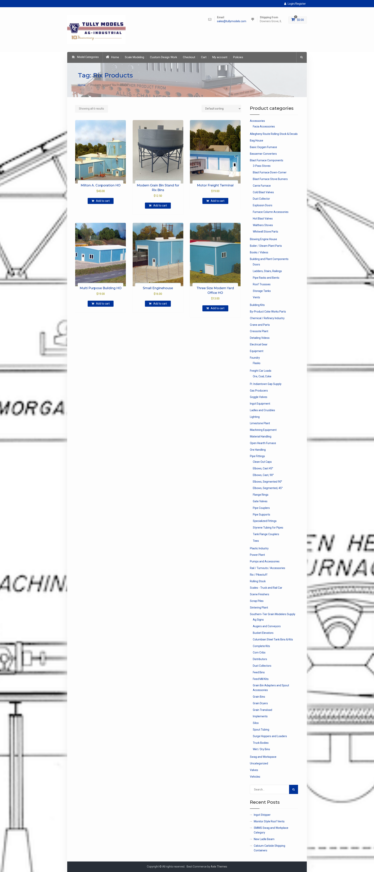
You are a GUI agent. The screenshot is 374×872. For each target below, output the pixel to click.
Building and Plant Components (269, 259)
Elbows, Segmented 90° (267, 481)
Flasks (256, 363)
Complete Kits (261, 646)
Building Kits (257, 304)
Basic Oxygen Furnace (263, 147)
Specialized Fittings (265, 520)
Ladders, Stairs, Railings (267, 271)
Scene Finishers (259, 594)
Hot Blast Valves (263, 218)
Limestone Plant (260, 423)
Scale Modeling (134, 57)
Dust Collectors (262, 665)
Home (115, 57)
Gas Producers (259, 390)
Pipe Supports (261, 514)
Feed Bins (259, 672)
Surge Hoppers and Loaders (270, 736)
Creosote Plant (259, 331)
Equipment (256, 351)
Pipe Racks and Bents (266, 277)
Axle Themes (219, 866)
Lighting (255, 416)
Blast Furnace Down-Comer (270, 172)
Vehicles (255, 776)
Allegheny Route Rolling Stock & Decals (274, 133)
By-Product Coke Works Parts (268, 311)
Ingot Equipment (260, 403)
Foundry (255, 357)
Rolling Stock (258, 581)
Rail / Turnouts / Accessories (267, 568)
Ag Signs (258, 619)
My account (219, 57)
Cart (203, 57)
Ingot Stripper (262, 814)
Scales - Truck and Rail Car (266, 587)
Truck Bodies (261, 742)
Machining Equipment (263, 429)
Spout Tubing (261, 729)
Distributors (260, 659)
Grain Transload (262, 709)
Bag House (256, 140)
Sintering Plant (259, 607)
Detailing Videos (260, 337)
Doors (256, 264)
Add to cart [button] (103, 200)
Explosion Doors (262, 205)
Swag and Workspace (263, 756)
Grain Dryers (260, 703)
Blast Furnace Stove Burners (270, 179)
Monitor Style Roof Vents (269, 821)
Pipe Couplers (261, 507)
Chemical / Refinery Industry (267, 318)
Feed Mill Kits (261, 679)
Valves (254, 770)
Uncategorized (259, 763)
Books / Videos (259, 252)
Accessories (257, 120)
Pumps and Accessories (265, 561)
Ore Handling (258, 449)
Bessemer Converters (263, 153)
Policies (238, 57)
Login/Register (297, 3)
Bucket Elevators (263, 632)
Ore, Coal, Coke (262, 376)
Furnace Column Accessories (270, 211)
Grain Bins (259, 696)
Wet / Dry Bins (261, 749)
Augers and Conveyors (267, 626)
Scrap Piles (257, 600)
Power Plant (257, 554)
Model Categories (88, 57)
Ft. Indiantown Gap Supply (265, 384)
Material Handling (260, 436)
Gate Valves (260, 501)
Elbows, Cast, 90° (263, 475)
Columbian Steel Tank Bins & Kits (273, 639)
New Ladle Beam (264, 839)
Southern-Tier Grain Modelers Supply (272, 614)
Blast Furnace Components (266, 160)
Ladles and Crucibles (262, 410)
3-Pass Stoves (262, 165)
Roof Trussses (262, 284)
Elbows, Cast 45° (263, 468)
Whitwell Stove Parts (265, 231)
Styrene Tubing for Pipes (268, 527)
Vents (256, 297)
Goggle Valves (258, 397)
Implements (260, 716)
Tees (256, 540)
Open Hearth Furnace (263, 443)
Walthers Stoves (263, 225)
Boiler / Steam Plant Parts (266, 245)
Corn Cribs (259, 652)
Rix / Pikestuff (258, 574)
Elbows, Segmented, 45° (268, 488)
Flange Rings (260, 494)
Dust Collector (261, 198)
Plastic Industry (259, 548)
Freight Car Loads (260, 370)
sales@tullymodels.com (231, 21)
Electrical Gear (258, 344)
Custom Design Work (163, 57)
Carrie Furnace (262, 185)
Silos (256, 722)
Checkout (189, 57)
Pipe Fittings (257, 456)
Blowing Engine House (263, 239)
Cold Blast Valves (263, 192)
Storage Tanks (262, 290)
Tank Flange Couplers (266, 534)
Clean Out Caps (262, 461)
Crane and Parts (260, 324)
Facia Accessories (264, 126)
